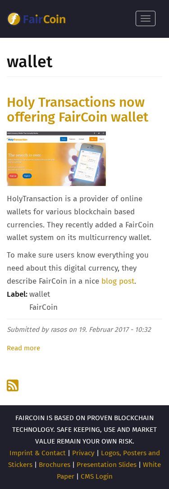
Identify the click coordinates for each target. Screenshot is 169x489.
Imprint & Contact (37, 453)
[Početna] (36, 19)
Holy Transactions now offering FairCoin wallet (77, 109)
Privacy (83, 453)
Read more (23, 348)
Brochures (54, 465)
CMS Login (97, 476)
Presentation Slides (107, 465)
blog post (117, 281)
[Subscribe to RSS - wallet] (13, 385)
